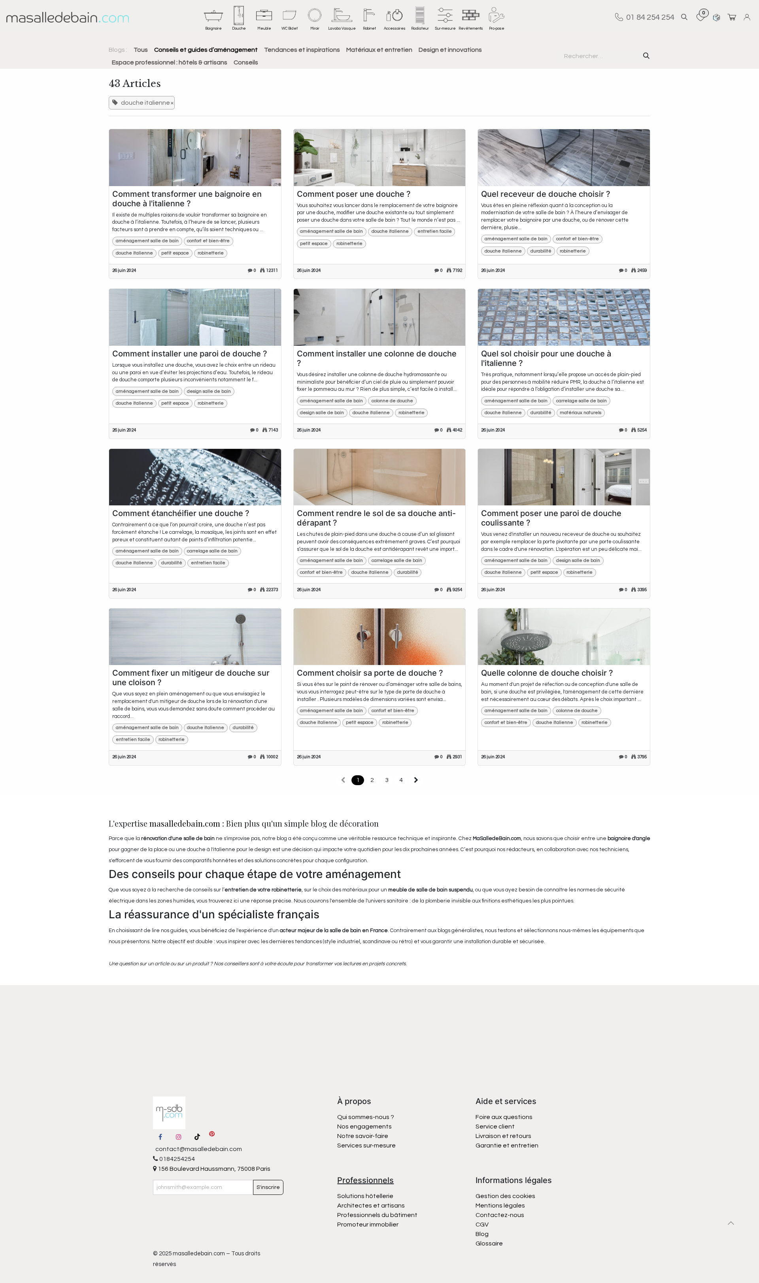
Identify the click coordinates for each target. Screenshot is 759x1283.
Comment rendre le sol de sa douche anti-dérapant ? (376, 518)
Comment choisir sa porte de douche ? (370, 673)
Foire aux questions (504, 1117)
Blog (482, 1234)
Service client (495, 1126)
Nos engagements (365, 1126)
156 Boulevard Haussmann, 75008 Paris (213, 1169)
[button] (684, 17)
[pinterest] (212, 1136)
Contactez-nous (500, 1215)
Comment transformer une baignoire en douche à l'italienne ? (187, 198)
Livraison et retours (503, 1136)
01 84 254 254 (648, 17)
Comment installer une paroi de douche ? (189, 353)
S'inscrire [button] (268, 1187)
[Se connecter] (748, 17)
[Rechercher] (646, 56)
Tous (141, 50)
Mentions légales (500, 1205)
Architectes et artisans (371, 1205)
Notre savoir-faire (362, 1136)
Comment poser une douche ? (354, 194)
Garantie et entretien (507, 1145)
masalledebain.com (184, 823)
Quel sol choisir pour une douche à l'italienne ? (546, 358)
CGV (482, 1224)
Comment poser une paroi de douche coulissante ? (551, 518)
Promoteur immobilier (367, 1224)
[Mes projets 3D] (716, 17)
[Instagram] (178, 1136)
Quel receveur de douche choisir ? (545, 194)
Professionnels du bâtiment (377, 1215)
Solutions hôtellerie (365, 1196)
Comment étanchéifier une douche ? (180, 513)
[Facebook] (160, 1136)
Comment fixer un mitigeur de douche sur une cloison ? (191, 677)
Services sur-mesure (366, 1145)
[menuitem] (213, 17)
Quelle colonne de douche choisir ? (547, 673)
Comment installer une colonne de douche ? (377, 358)
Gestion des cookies (505, 1196)
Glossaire (489, 1243)
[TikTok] (197, 1136)
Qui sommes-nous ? (365, 1117)
